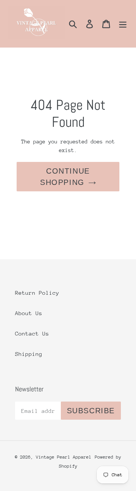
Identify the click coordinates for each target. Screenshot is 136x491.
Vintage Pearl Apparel (63, 457)
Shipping (28, 354)
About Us (28, 313)
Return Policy (37, 292)
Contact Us (32, 333)
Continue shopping (65, 176)
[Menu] (122, 23)
